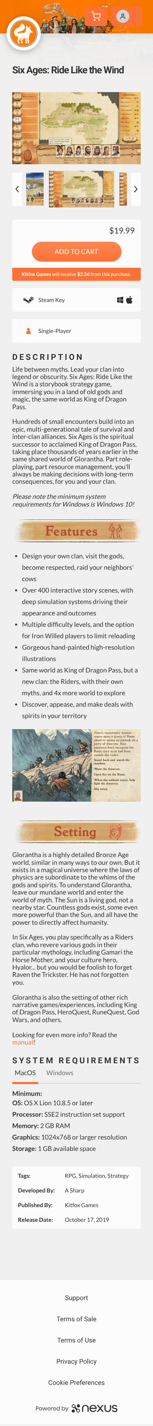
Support (76, 1298)
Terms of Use (76, 1340)
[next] (136, 189)
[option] (76, 128)
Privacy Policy (76, 1361)
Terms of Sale (76, 1319)
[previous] (17, 189)
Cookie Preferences (76, 1382)
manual (22, 1042)
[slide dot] (81, 189)
